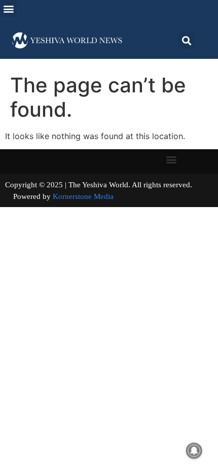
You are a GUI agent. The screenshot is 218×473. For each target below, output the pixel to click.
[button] (8, 8)
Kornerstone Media (83, 196)
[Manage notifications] (194, 451)
